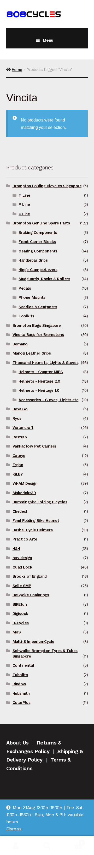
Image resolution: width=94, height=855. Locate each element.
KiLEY (18, 474)
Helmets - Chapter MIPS (41, 371)
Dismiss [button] (13, 828)
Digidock (20, 613)
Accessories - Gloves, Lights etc (48, 400)
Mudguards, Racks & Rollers (44, 279)
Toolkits (26, 316)
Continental (23, 665)
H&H (16, 548)
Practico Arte (25, 539)
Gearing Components (38, 251)
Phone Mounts (32, 297)
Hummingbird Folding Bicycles (40, 502)
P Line (24, 204)
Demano (20, 344)
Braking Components (38, 232)
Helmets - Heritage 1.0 (39, 390)
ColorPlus (22, 702)
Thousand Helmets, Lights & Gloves (45, 362)
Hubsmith (21, 693)
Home (17, 69)
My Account (15, 845)
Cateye (19, 455)
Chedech (20, 511)
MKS (17, 632)
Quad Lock (22, 567)
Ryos (17, 418)
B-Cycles (21, 623)
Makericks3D (24, 492)
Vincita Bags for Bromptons (38, 334)
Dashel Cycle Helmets (33, 530)
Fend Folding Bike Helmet (36, 520)
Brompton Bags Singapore (37, 325)
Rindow (19, 684)
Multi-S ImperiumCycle (33, 641)
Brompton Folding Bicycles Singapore (47, 186)
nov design (22, 557)
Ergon (18, 464)
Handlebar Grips (33, 260)
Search (47, 845)
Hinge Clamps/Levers (38, 269)
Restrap (20, 437)
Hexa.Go (20, 409)
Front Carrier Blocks (37, 241)
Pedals (25, 288)
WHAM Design (25, 483)
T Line (24, 195)
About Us (17, 743)
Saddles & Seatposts (38, 307)
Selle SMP (22, 585)
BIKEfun (20, 604)
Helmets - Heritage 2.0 (39, 381)
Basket (73, 841)
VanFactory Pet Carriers (34, 446)
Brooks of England (30, 576)
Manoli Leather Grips (32, 353)
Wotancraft (23, 427)
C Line (24, 214)
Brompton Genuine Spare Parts (41, 223)
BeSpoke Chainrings (31, 595)
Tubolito (20, 674)
